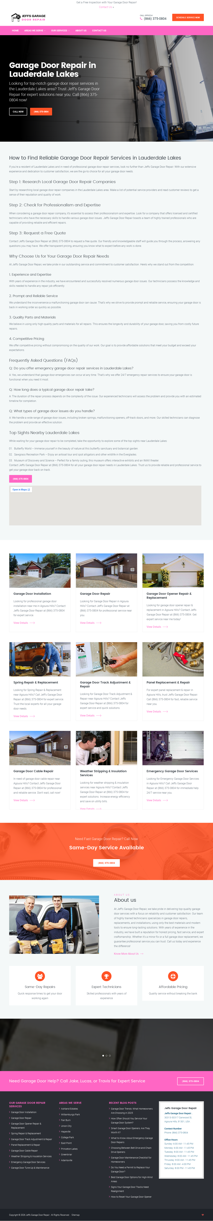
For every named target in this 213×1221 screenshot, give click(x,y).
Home (15, 30)
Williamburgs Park (70, 1114)
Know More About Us (126, 953)
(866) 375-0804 (155, 18)
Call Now (18, 111)
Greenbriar (66, 1154)
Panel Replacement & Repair (25, 1144)
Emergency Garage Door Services (28, 1162)
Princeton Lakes (69, 1148)
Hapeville (65, 1131)
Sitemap (76, 1214)
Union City (66, 1125)
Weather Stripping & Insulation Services (31, 1156)
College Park (67, 1137)
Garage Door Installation (23, 1112)
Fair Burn (66, 1120)
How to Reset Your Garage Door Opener (131, 1196)
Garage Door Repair (21, 1117)
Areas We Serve (33, 30)
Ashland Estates (69, 1108)
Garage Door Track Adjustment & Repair (31, 1139)
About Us (81, 30)
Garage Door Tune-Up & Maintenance (30, 1167)
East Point (66, 1143)
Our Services (59, 30)
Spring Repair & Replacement (26, 1133)
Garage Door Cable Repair (24, 1150)
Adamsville (66, 1160)
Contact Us (105, 7)
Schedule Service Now (188, 17)
